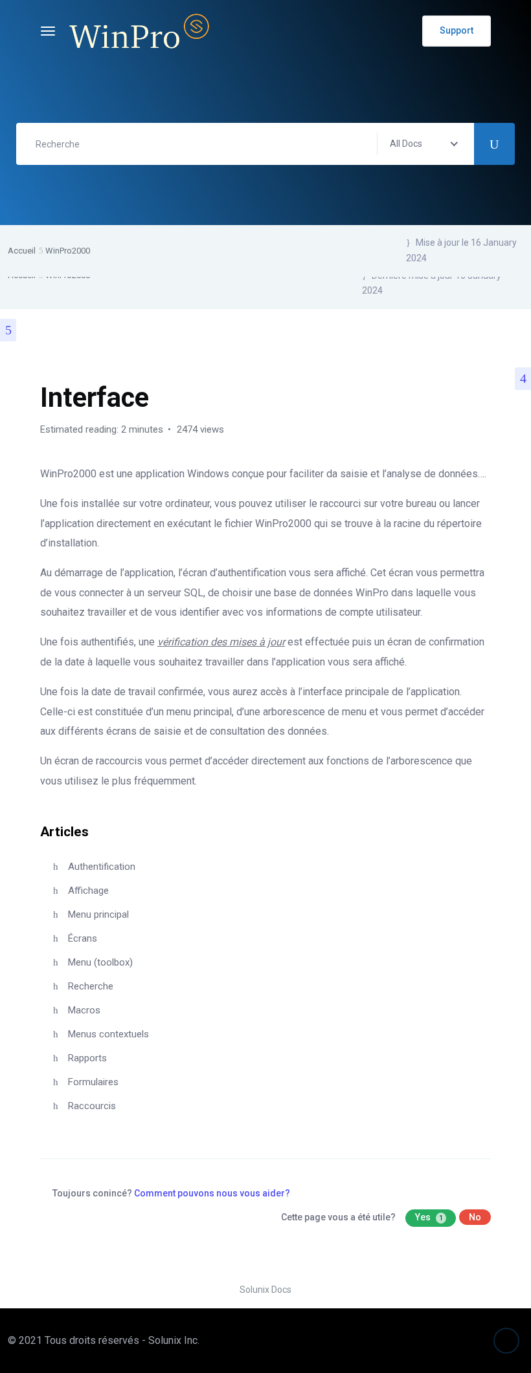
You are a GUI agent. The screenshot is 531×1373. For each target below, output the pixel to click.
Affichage (88, 890)
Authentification (101, 866)
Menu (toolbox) (100, 962)
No (475, 1217)
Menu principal (98, 914)
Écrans (82, 938)
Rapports (87, 1058)
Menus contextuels (108, 1034)
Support (456, 30)
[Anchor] (95, 830)
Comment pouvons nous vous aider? (212, 1193)
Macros (84, 1010)
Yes (429, 1217)
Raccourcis (92, 1106)
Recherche (90, 986)
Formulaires (93, 1082)
